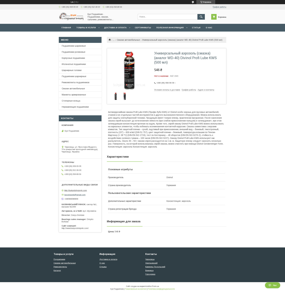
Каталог (57, 270)
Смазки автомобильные (128, 40)
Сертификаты (143, 27)
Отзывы (103, 267)
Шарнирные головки (71, 70)
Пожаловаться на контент (136, 289)
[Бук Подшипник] (71, 20)
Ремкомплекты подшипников (75, 82)
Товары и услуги (86, 27)
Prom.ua (155, 286)
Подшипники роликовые (73, 52)
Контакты (67, 35)
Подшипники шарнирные (74, 76)
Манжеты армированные (74, 94)
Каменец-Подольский (155, 267)
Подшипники (59, 259)
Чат (275, 285)
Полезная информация (170, 27)
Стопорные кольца (71, 101)
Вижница (149, 270)
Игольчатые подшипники (74, 64)
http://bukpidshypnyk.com (75, 190)
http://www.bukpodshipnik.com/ (75, 228)
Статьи (196, 27)
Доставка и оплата (115, 27)
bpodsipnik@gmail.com (75, 195)
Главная (66, 27)
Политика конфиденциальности (161, 289)
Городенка (150, 274)
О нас (209, 27)
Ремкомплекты (60, 267)
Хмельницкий (151, 263)
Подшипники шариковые (74, 46)
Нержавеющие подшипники (75, 107)
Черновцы (150, 259)
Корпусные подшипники (73, 58)
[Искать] (201, 17)
